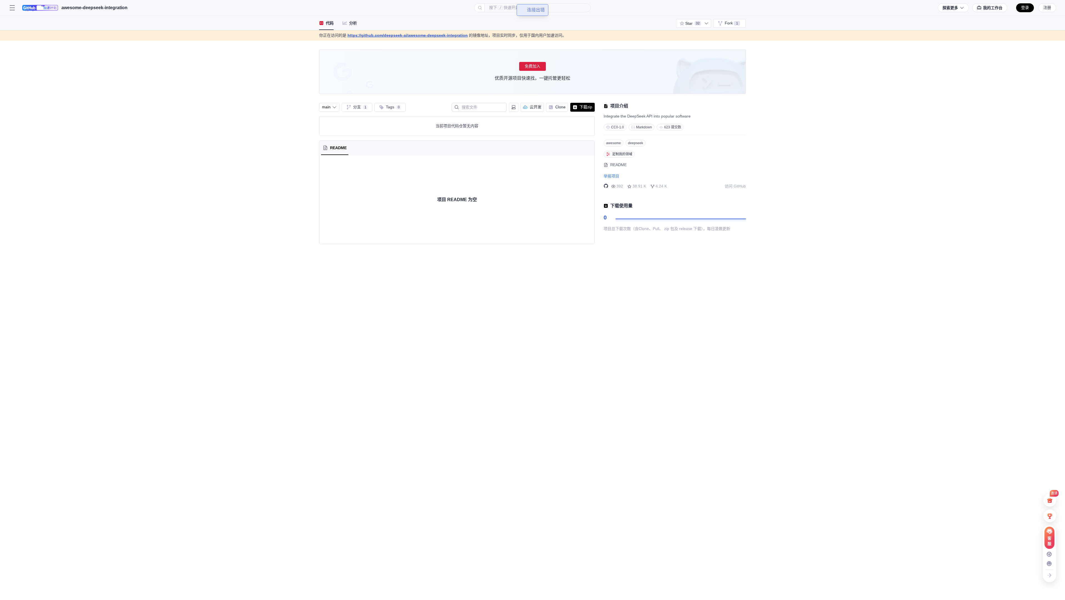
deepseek (635, 143)
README (618, 164)
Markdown (644, 127)
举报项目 (611, 176)
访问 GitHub (735, 186)
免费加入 (532, 66)
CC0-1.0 (617, 127)
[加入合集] (706, 23)
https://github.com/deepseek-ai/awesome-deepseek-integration (408, 35)
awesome (613, 143)
